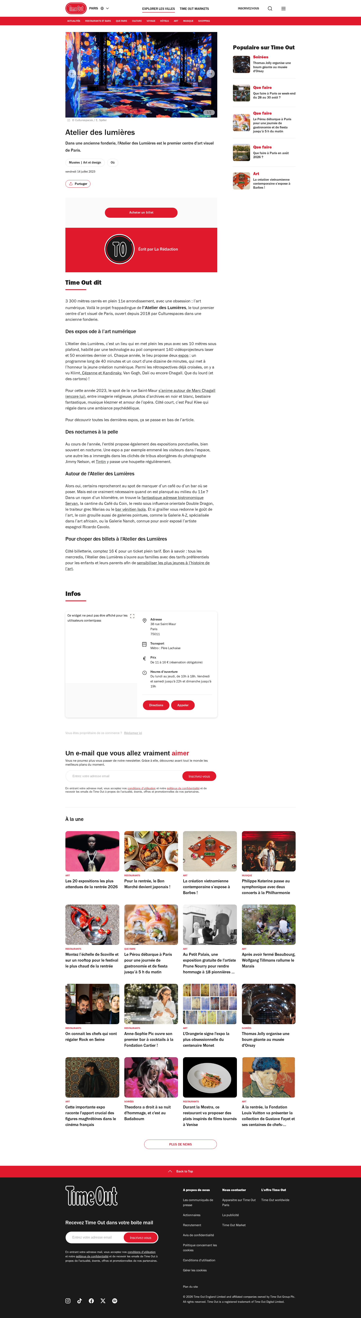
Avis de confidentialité (198, 1235)
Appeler (182, 705)
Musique (188, 21)
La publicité (230, 1215)
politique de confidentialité (183, 788)
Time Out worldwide (275, 1200)
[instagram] (67, 1300)
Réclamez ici (133, 733)
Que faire (121, 21)
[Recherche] (270, 8)
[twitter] (103, 1300)
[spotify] (114, 1300)
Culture (137, 21)
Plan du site (190, 1287)
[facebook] (91, 1300)
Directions (156, 705)
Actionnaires (191, 1215)
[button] (132, 616)
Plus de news (180, 1145)
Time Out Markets (194, 9)
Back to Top (184, 1171)
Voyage (151, 21)
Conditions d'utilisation (199, 1260)
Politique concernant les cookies (200, 1248)
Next (210, 73)
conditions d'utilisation (142, 788)
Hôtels (164, 21)
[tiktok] (79, 1300)
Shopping (204, 21)
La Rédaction (166, 250)
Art (176, 21)
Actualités (73, 21)
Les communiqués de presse (198, 1203)
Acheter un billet (141, 213)
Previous (72, 73)
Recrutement (192, 1225)
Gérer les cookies (195, 1270)
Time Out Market (234, 1225)
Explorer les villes (158, 9)
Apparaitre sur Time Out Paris (239, 1203)
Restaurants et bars (98, 21)
